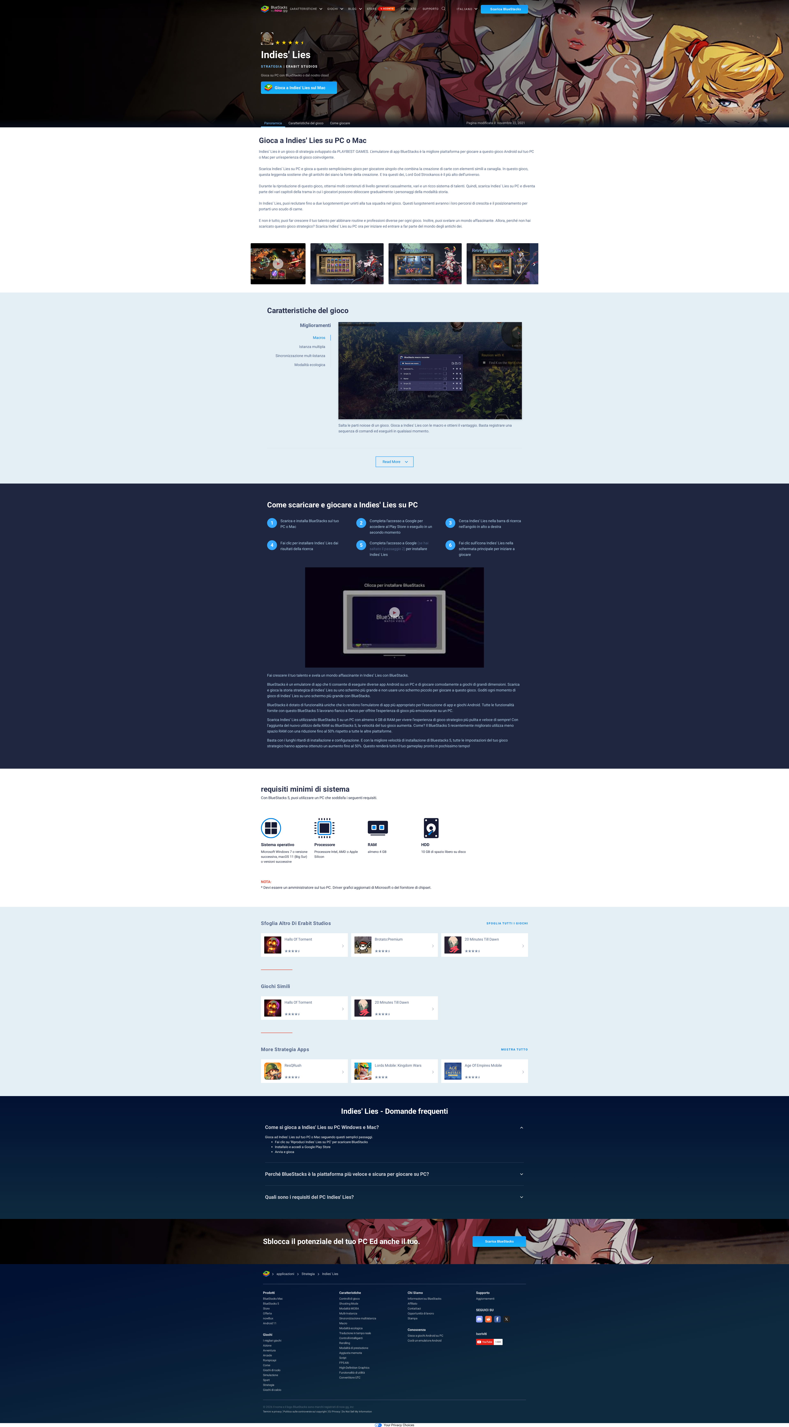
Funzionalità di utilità (352, 1372)
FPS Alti (344, 1362)
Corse (266, 1365)
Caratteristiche (303, 8)
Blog (352, 8)
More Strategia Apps (285, 1049)
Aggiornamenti (485, 1298)
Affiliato (408, 8)
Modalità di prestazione (353, 1348)
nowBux (268, 1318)
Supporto (431, 8)
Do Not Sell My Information (357, 1411)
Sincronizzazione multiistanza (357, 1318)
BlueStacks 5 (271, 1303)
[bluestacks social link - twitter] (506, 1319)
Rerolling (344, 1343)
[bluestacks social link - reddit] (488, 1319)
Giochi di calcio (272, 1389)
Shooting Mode (348, 1303)
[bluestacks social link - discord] (479, 1319)
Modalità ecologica (350, 1328)
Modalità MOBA (349, 1308)
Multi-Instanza (348, 1313)
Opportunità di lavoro (421, 1313)
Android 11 (270, 1323)
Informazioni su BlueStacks (424, 1298)
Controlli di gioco (349, 1298)
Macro (343, 1323)
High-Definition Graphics (354, 1367)
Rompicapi (269, 1360)
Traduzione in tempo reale (355, 1333)
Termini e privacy (272, 1411)
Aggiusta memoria (350, 1352)
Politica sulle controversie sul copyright (305, 1411)
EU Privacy (334, 1411)
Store (380, 8)
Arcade (267, 1355)
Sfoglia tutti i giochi (507, 923)
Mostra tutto (514, 1049)
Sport (266, 1380)
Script (342, 1357)
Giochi (332, 8)
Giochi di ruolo (271, 1370)
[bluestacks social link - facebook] (497, 1319)
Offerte (267, 1313)
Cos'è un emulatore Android (425, 1340)
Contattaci (414, 1308)
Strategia (271, 66)
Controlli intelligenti (351, 1338)
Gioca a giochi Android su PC (425, 1335)
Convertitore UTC (349, 1377)
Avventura (269, 1350)
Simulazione (270, 1375)
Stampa (413, 1318)
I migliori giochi (272, 1340)
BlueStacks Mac (273, 1298)
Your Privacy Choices (399, 1425)
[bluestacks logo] (271, 9)
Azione (267, 1345)
